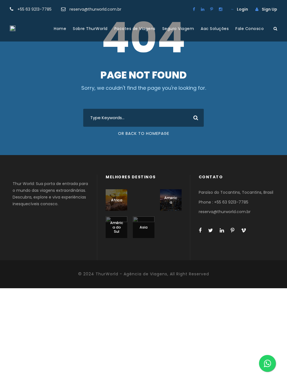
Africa (116, 200)
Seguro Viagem (178, 28)
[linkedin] (202, 9)
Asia (143, 227)
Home (60, 28)
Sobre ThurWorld (90, 28)
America (170, 200)
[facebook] (194, 9)
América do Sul (116, 227)
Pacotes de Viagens (135, 28)
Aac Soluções (215, 28)
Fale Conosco (249, 28)
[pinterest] (211, 9)
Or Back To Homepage (143, 133)
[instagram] (220, 9)
